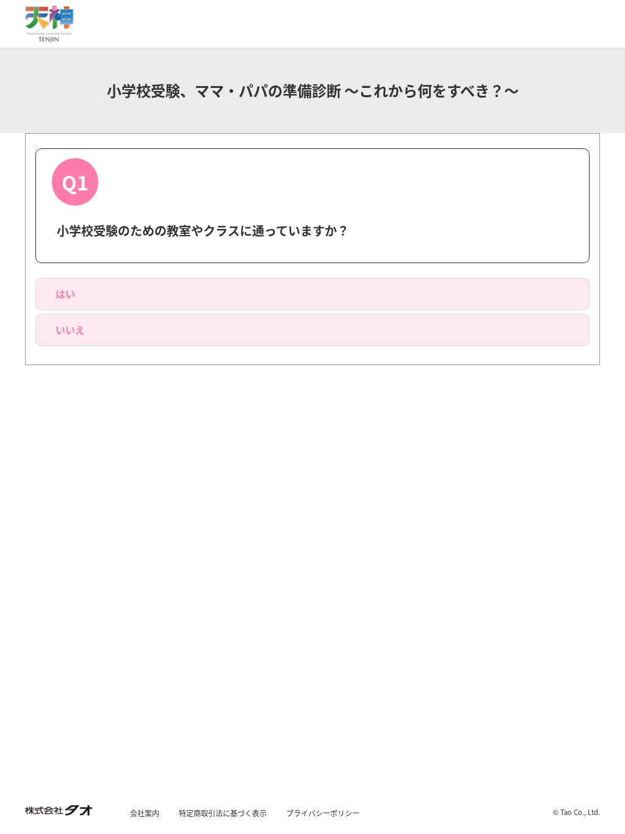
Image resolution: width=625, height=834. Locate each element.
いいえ (70, 329)
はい (65, 293)
